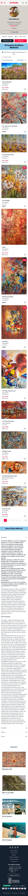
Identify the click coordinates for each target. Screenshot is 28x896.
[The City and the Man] (14, 415)
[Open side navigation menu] (1, 2)
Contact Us (14, 861)
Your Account (14, 852)
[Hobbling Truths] (14, 445)
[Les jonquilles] (14, 186)
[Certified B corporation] (14, 881)
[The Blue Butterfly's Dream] (14, 473)
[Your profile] (22, 2)
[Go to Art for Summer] (14, 809)
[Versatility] (14, 326)
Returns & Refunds (14, 857)
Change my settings (14, 875)
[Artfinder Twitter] (12, 848)
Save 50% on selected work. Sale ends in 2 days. (14, 53)
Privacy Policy (22, 893)
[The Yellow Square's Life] (14, 375)
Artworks (4, 36)
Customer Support (14, 859)
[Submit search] (5, 2)
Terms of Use (14, 893)
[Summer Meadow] (14, 77)
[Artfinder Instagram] (15, 848)
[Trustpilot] (14, 885)
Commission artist (7, 40)
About (16, 36)
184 (19, 24)
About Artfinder (14, 850)
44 (25, 520)
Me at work (23, 36)
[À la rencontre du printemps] (14, 112)
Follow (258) (15, 32)
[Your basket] (26, 3)
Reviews (10, 36)
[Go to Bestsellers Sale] (14, 762)
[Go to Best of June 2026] (14, 785)
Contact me (20, 40)
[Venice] (14, 232)
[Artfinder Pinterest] (17, 848)
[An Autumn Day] (14, 501)
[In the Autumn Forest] (14, 148)
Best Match (20, 60)
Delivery (14, 855)
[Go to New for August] (14, 832)
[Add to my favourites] (25, 89)
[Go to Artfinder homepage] (14, 2)
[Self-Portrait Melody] (14, 280)
